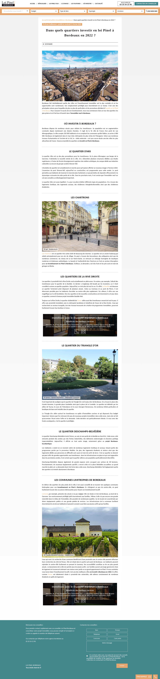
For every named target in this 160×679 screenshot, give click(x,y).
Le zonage (65, 3)
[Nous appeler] (76, 331)
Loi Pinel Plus (54, 3)
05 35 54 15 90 (31, 641)
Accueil (32, 3)
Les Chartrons (46, 254)
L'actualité (98, 3)
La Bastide (105, 286)
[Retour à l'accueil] (8, 3)
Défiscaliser (42, 3)
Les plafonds (75, 3)
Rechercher (151, 11)
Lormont (45, 494)
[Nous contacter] (83, 331)
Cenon (79, 301)
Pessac (50, 574)
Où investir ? (87, 3)
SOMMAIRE (48, 44)
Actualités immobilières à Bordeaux (60, 20)
